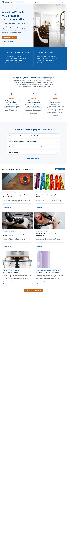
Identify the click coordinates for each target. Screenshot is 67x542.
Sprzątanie (37, 2)
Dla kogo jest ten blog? (15, 152)
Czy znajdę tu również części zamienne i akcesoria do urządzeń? (25, 146)
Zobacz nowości (59, 169)
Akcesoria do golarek (9, 192)
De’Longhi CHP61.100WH (10, 273)
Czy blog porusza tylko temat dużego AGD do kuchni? (23, 141)
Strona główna (20, 2)
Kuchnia (44, 2)
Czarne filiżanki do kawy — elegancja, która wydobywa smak (15, 196)
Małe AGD (50, 2)
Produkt (6, 270)
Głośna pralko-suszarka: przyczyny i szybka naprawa (48, 196)
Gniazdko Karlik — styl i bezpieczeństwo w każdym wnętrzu (48, 235)
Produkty (31, 2)
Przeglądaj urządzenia (8, 37)
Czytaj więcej (6, 207)
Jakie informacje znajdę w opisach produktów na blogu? (23, 135)
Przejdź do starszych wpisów (32, 290)
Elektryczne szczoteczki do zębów (45, 270)
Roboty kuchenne (14, 270)
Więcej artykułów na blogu (32, 158)
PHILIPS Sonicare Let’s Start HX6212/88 (47, 273)
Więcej (56, 2)
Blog (26, 2)
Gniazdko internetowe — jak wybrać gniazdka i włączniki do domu (16, 235)
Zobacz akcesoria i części (9, 41)
